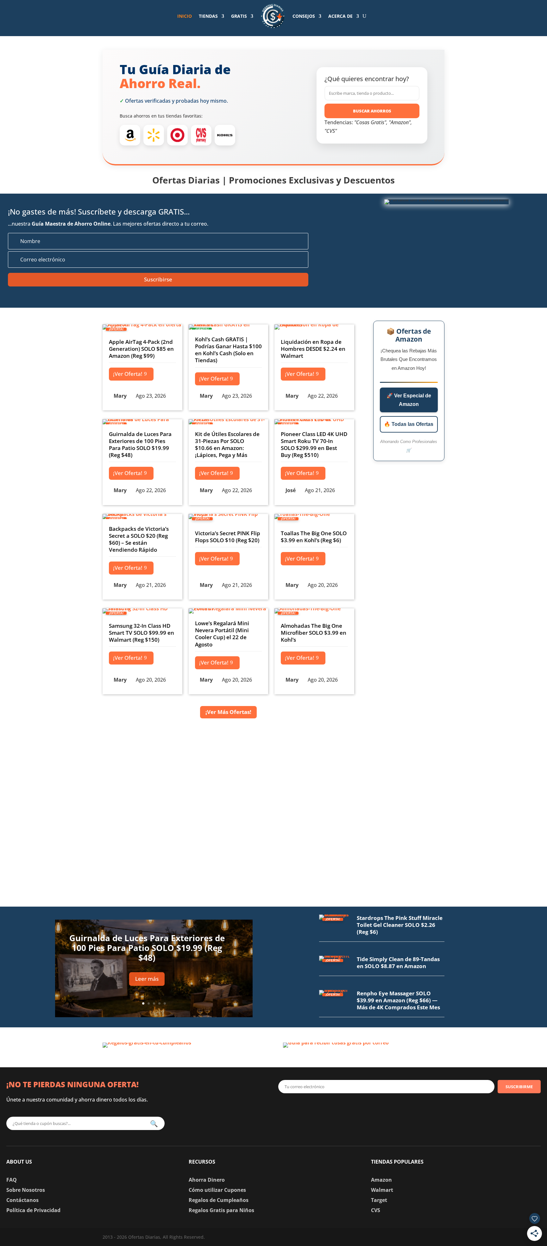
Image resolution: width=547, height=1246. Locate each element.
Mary (120, 395)
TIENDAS (208, 16)
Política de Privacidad (33, 1210)
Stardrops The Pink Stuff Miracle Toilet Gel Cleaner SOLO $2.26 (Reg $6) (400, 924)
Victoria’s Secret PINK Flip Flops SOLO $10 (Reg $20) (227, 537)
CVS (375, 1210)
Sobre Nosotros (25, 1189)
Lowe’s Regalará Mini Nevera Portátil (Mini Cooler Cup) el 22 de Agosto (222, 634)
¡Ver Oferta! (127, 373)
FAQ (11, 1179)
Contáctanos (22, 1200)
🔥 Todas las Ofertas (408, 424)
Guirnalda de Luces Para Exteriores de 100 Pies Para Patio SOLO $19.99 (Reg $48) (140, 444)
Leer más (147, 978)
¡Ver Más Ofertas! (228, 712)
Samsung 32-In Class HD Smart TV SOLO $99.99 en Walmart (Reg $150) (141, 632)
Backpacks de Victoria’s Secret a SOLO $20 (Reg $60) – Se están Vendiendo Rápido (139, 539)
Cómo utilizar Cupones (217, 1189)
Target (379, 1200)
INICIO (184, 16)
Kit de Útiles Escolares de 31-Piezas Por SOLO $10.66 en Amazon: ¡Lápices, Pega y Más (227, 444)
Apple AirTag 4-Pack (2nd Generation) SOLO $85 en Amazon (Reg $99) (141, 348)
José (291, 490)
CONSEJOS (303, 16)
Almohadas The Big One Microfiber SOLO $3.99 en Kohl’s (313, 632)
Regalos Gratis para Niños (221, 1210)
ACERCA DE (340, 16)
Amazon (381, 1179)
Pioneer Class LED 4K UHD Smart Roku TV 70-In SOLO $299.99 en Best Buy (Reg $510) (314, 444)
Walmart (382, 1189)
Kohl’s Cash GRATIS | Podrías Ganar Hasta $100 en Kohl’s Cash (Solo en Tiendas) (228, 350)
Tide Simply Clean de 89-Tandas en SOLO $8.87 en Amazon (398, 962)
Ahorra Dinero (207, 1179)
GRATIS (239, 16)
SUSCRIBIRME (519, 1086)
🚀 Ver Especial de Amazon (409, 400)
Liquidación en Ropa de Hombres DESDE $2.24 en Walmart (313, 348)
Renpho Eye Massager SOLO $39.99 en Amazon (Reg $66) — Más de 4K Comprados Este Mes (398, 1000)
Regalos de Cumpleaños (218, 1200)
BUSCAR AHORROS (372, 111)
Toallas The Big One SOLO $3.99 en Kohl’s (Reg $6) (314, 537)
